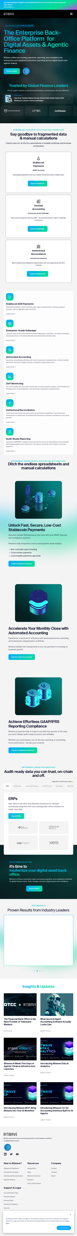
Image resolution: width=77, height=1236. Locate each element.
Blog (29, 1172)
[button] (71, 14)
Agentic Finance (9, 1180)
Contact (54, 1168)
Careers (54, 1172)
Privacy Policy (8, 1200)
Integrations (31, 1168)
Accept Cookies (64, 1228)
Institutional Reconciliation (13, 1176)
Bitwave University (33, 1176)
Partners (30, 1180)
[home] (9, 14)
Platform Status (9, 1197)
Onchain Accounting (11, 1172)
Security (6, 1208)
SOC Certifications (34, 1183)
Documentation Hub (11, 1193)
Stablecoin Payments (11, 1168)
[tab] (7, 786)
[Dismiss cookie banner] (70, 1215)
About (53, 1176)
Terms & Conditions (11, 1204)
